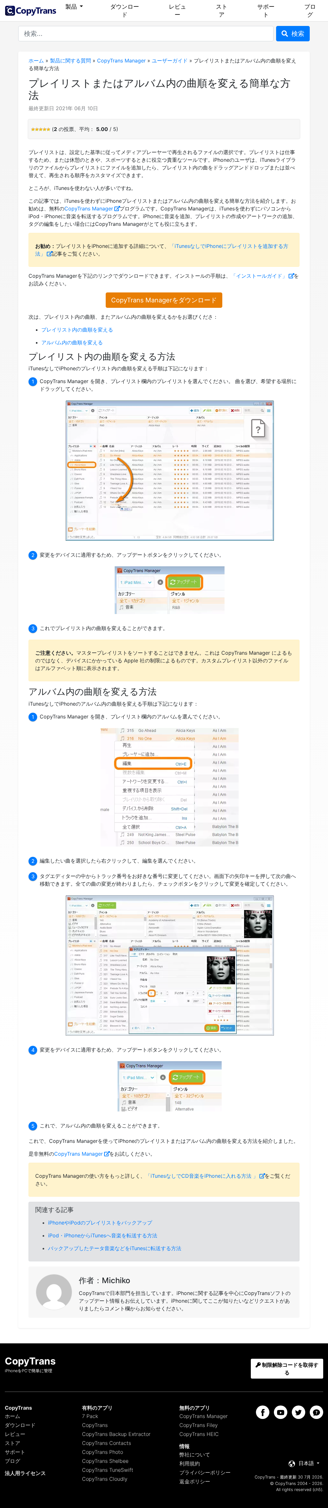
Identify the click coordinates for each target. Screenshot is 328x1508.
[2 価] (37, 129)
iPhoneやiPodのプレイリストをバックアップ (100, 1222)
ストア (221, 10)
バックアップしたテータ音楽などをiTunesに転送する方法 (114, 1248)
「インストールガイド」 (259, 276)
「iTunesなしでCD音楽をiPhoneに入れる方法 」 (201, 1176)
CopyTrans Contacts (106, 1443)
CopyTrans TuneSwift (107, 1470)
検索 (297, 33)
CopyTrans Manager (121, 60)
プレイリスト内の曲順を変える (77, 329)
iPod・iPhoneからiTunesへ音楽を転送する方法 (102, 1235)
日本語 (306, 1463)
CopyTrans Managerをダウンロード (164, 300)
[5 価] (48, 129)
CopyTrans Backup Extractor (116, 1434)
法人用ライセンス (25, 1473)
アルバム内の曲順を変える (72, 342)
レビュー (177, 10)
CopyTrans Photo (102, 1452)
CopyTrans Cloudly (104, 1479)
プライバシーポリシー (205, 1472)
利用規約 (189, 1463)
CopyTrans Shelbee (105, 1461)
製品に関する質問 (70, 60)
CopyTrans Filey (198, 1425)
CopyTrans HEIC (199, 1434)
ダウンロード (124, 10)
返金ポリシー (194, 1481)
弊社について (194, 1454)
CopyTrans (95, 1425)
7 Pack (90, 1416)
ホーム (36, 60)
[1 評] (33, 129)
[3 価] (41, 129)
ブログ (310, 10)
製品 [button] (71, 6)
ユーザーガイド (170, 60)
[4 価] (44, 129)
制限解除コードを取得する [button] (289, 1369)
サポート (266, 10)
